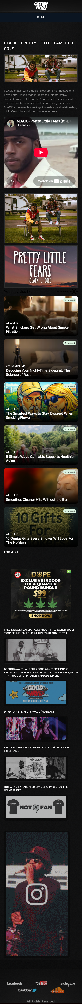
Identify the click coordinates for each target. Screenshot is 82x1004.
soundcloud (57, 990)
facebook (14, 983)
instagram (67, 983)
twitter (27, 990)
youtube (41, 983)
